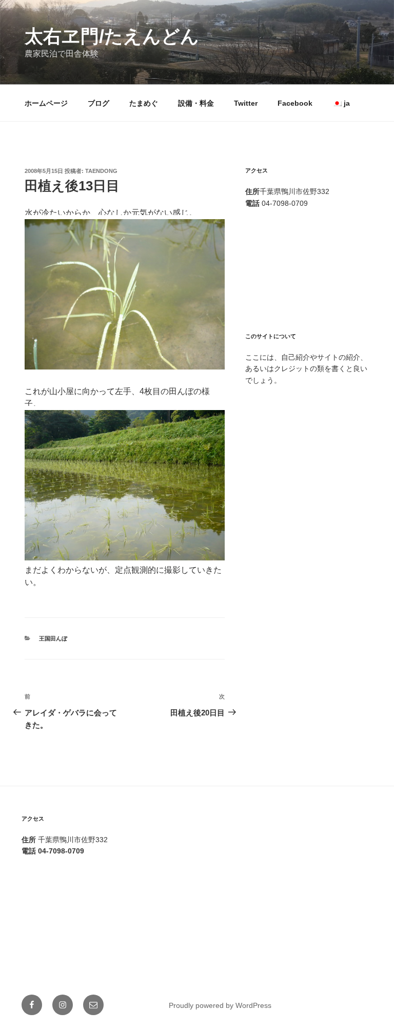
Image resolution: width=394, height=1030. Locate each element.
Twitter (246, 103)
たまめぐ (143, 103)
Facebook (295, 103)
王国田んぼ (53, 638)
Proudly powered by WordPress (220, 1005)
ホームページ (46, 103)
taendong (101, 171)
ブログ (98, 103)
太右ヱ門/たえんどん (112, 36)
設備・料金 (196, 103)
